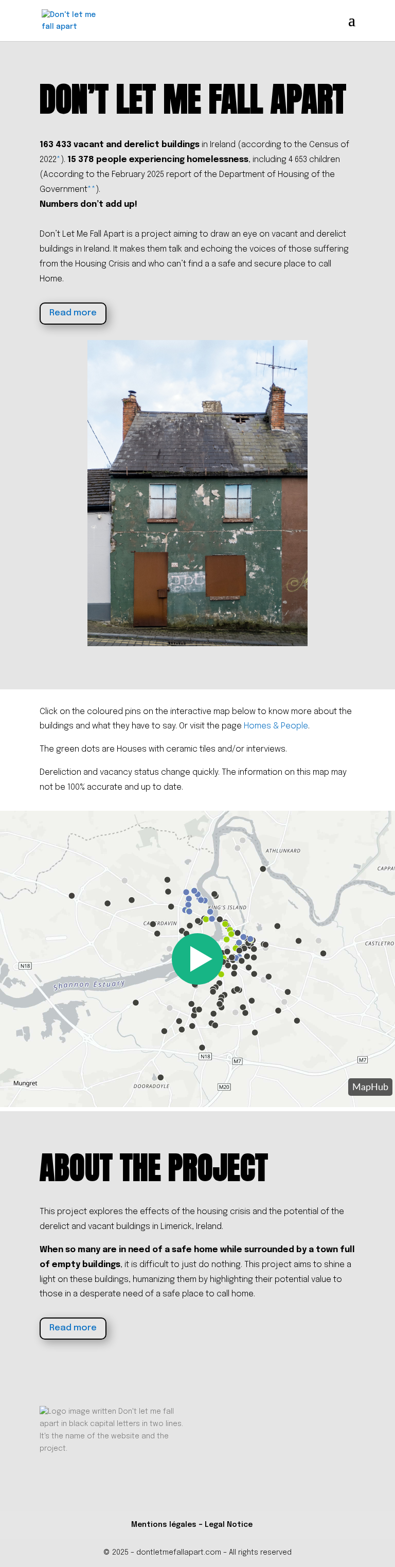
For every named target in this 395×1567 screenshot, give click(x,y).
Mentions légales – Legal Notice (192, 1524)
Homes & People (276, 726)
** (91, 189)
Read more (73, 313)
